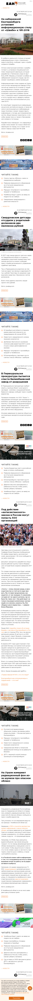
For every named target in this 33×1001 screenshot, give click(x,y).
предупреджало (10, 869)
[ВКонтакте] (21, 140)
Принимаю (16, 998)
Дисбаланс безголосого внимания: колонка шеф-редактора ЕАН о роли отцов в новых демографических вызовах (17, 345)
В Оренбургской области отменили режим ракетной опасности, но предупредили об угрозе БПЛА (16, 332)
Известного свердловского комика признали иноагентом (16, 338)
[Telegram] (26, 140)
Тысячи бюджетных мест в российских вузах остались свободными (17, 469)
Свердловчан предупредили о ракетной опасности (14, 200)
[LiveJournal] (31, 140)
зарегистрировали (21, 879)
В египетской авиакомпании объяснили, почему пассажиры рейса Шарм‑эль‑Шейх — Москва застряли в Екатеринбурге (17, 732)
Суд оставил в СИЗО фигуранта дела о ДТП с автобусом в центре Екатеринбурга (17, 961)
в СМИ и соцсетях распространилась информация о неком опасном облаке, (15, 828)
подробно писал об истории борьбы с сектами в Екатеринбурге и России (16, 630)
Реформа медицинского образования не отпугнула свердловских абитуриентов (17, 185)
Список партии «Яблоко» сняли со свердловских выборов (16, 179)
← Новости (5, 8)
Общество (4, 136)
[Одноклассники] (24, 140)
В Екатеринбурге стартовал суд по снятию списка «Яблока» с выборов (16, 356)
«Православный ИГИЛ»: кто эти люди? (15, 674)
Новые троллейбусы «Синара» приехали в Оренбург (14, 942)
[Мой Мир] (28, 140)
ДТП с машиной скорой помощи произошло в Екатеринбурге (15, 755)
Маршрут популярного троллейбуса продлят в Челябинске (16, 191)
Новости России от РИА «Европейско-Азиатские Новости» (12, 4)
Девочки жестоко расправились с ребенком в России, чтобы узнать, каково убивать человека (16, 486)
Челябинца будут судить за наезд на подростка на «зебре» (17, 195)
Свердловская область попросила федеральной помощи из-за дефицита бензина (17, 749)
